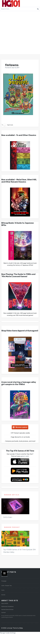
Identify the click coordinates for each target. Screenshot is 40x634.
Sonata (3, 594)
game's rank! (25, 456)
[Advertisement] (20, 33)
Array (21, 628)
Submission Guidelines (7, 606)
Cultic (2, 590)
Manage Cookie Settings (8, 633)
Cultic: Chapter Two (6, 585)
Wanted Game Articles (7, 609)
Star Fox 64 (4, 576)
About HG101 (4, 603)
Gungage (3, 581)
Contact (3, 612)
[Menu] (4, 573)
